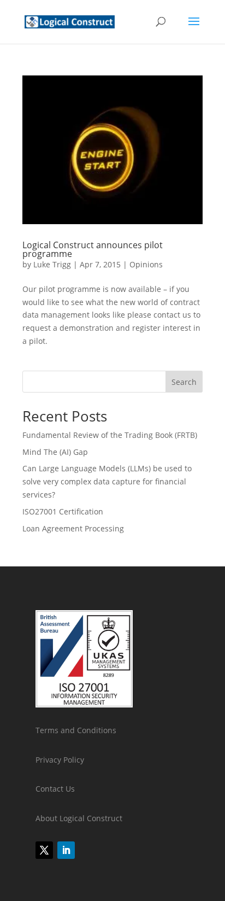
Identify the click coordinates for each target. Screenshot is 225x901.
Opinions (146, 264)
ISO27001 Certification (62, 511)
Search (184, 382)
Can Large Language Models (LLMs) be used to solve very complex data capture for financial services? (107, 481)
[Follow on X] (44, 850)
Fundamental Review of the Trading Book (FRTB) (109, 435)
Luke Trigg (52, 264)
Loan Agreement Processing (73, 528)
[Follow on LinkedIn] (66, 850)
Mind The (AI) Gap (55, 452)
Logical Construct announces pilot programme (92, 249)
